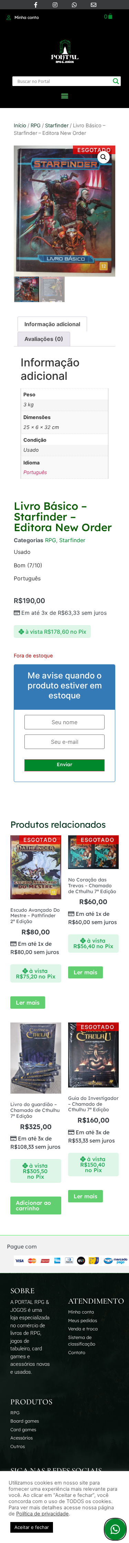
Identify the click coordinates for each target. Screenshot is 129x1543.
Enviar (64, 764)
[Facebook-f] (36, 5)
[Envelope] (93, 5)
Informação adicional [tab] (52, 324)
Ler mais (28, 1002)
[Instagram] (55, 5)
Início (20, 125)
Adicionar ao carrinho (33, 1205)
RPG (36, 125)
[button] (64, 95)
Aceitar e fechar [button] (31, 1527)
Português (35, 472)
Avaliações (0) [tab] (43, 338)
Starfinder (56, 125)
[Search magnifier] (116, 81)
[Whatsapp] (74, 5)
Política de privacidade (42, 1514)
